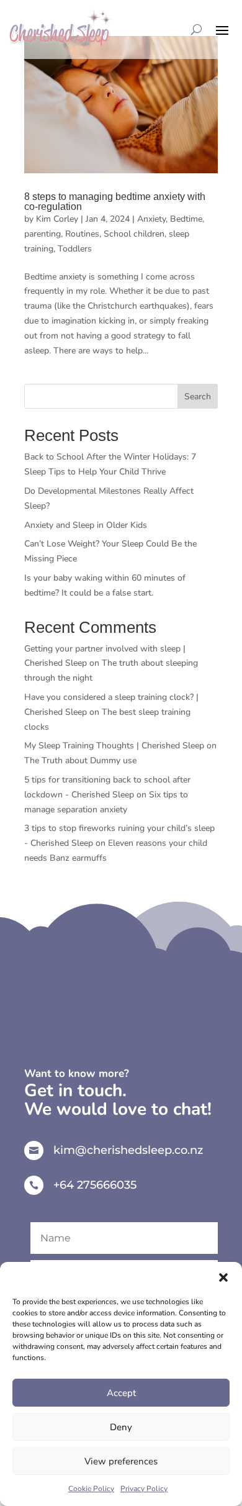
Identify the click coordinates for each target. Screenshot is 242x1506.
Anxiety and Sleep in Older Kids (85, 525)
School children (134, 234)
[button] (223, 1277)
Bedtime (186, 219)
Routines (82, 234)
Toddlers (75, 249)
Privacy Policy (144, 1489)
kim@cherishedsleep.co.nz (128, 1150)
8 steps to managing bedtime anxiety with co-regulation (114, 201)
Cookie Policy (91, 1489)
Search (197, 396)
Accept (121, 1393)
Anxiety (151, 219)
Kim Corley (57, 219)
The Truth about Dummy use (80, 760)
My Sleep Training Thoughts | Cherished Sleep (114, 745)
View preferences (121, 1461)
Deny (121, 1427)
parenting (42, 234)
